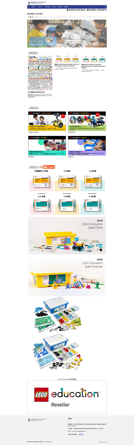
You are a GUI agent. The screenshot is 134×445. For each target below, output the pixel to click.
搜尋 (105, 7)
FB (82, 434)
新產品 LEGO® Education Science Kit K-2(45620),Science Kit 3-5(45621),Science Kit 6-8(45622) (94, 66)
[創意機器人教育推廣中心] (46, 420)
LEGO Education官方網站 (67, 379)
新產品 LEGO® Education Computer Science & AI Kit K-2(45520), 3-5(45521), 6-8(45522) (67, 65)
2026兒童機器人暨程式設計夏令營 (36, 92)
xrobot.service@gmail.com (79, 431)
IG (80, 434)
